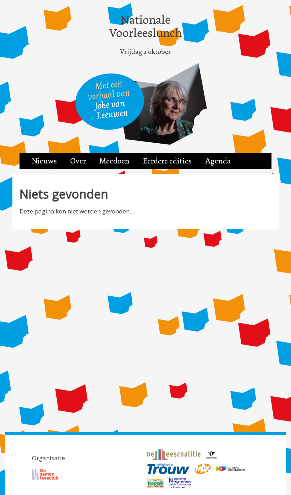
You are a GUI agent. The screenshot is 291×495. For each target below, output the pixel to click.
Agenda (218, 161)
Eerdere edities (167, 161)
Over (78, 161)
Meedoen (114, 161)
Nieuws (44, 161)
